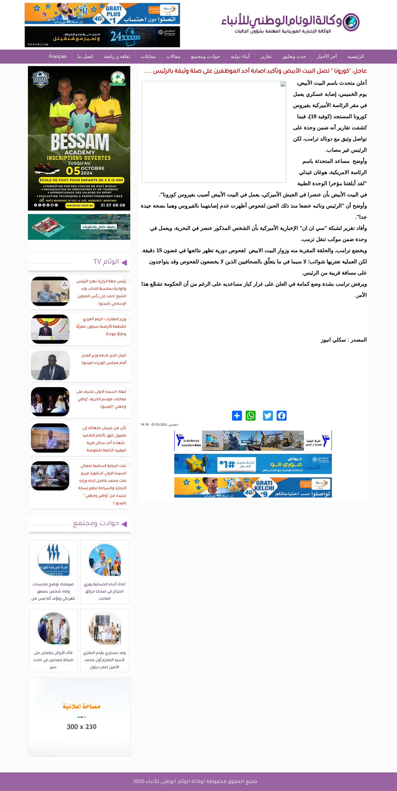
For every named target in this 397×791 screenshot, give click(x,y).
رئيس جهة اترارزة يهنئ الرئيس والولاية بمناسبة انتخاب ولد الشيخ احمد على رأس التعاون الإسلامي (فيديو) (101, 293)
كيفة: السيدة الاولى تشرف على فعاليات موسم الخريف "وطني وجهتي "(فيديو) (101, 399)
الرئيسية (356, 56)
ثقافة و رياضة (117, 56)
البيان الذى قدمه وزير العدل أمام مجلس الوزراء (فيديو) (103, 359)
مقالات (173, 56)
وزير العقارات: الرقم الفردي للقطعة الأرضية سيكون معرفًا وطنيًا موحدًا (101, 327)
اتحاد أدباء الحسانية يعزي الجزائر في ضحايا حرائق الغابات (104, 592)
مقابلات (148, 56)
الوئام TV (106, 262)
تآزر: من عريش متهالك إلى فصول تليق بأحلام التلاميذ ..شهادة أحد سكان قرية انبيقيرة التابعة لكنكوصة (104, 440)
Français (58, 56)
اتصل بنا (85, 56)
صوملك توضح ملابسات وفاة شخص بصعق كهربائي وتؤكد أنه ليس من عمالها (53, 595)
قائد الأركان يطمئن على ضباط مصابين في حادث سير (53, 660)
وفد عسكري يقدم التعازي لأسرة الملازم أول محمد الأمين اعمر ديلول (104, 660)
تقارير (266, 56)
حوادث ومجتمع (205, 56)
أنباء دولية (240, 56)
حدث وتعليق (294, 56)
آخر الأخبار (327, 56)
